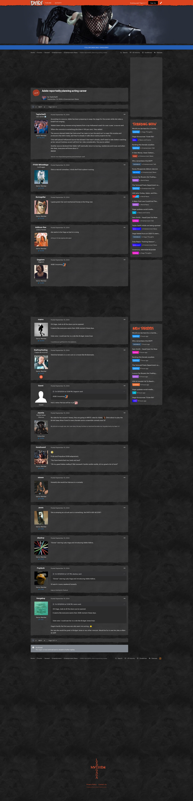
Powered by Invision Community (97, 787)
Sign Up (153, 3)
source (53, 150)
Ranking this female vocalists (143, 144)
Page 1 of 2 (52, 107)
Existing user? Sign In (138, 3)
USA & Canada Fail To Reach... (143, 381)
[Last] (44, 106)
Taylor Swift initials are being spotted (146, 225)
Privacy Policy (91, 784)
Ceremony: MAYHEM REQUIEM (144, 249)
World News (145, 180)
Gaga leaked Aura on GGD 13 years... (146, 233)
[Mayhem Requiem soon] (96, 24)
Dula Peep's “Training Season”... (144, 241)
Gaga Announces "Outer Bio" (143, 136)
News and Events (145, 140)
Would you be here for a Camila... (145, 128)
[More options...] (125, 114)
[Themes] (161, 3)
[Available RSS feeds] (160, 658)
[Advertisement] (79, 71)
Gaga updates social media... (143, 209)
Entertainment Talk (148, 148)
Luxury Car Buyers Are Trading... (144, 176)
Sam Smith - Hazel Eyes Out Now (144, 217)
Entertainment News (71, 99)
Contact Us (102, 784)
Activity (58, 3)
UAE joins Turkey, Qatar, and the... (145, 193)
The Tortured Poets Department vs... (146, 185)
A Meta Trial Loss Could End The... (145, 201)
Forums (48, 3)
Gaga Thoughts (147, 132)
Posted (60, 114)
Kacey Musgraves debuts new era (145, 168)
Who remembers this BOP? (142, 160)
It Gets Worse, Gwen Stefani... (143, 152)
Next (40, 107)
